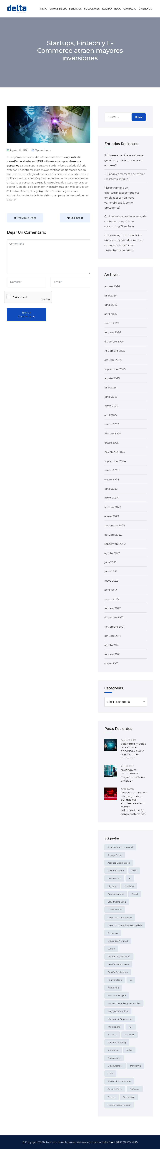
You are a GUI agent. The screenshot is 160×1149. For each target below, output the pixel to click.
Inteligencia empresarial (120, 1019)
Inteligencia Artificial (118, 1011)
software (134, 1089)
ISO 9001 (112, 1034)
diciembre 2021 (113, 617)
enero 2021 (111, 663)
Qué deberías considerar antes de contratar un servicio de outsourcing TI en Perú (125, 221)
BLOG (117, 8)
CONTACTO (129, 8)
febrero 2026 (112, 332)
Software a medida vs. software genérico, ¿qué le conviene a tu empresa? (124, 160)
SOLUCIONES (92, 8)
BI (130, 878)
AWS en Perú (114, 878)
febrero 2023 (112, 507)
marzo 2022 (111, 599)
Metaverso (113, 1050)
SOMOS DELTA (58, 8)
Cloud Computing (117, 902)
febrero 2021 (112, 654)
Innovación (113, 987)
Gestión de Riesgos (118, 972)
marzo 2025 (111, 424)
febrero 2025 (112, 433)
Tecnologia (129, 1097)
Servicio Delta (115, 1089)
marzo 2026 (111, 323)
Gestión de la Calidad (119, 956)
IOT (130, 1027)
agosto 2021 (111, 645)
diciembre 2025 (114, 341)
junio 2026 (111, 304)
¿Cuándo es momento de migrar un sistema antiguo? (133, 775)
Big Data (112, 886)
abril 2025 (110, 415)
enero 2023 (111, 516)
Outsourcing (114, 1058)
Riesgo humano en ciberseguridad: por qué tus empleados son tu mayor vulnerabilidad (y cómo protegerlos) (121, 197)
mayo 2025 (111, 406)
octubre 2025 (113, 360)
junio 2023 (111, 488)
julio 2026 (110, 295)
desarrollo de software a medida (125, 925)
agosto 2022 (112, 553)
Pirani (110, 1073)
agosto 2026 (112, 286)
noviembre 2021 (114, 626)
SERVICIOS (75, 8)
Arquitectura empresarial (120, 847)
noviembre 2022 (114, 525)
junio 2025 (111, 396)
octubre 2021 (112, 635)
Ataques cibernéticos (119, 863)
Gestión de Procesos (118, 964)
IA (131, 980)
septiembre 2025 (115, 369)
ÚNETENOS (145, 8)
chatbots (129, 886)
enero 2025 (111, 442)
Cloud (135, 894)
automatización (116, 870)
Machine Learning (117, 1042)
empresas (113, 933)
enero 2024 (111, 479)
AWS (134, 870)
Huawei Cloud (115, 980)
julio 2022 (110, 562)
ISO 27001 (129, 1034)
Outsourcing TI (115, 1066)
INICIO (43, 8)
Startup (111, 1097)
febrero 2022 (112, 608)
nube (129, 1050)
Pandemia (135, 1066)
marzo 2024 (111, 470)
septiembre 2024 (115, 461)
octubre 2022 (113, 534)
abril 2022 (110, 589)
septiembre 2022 (115, 543)
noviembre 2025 (114, 350)
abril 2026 (110, 314)
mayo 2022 (111, 580)
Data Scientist (115, 909)
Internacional (114, 1027)
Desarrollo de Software (120, 917)
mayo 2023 (111, 497)
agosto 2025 (112, 378)
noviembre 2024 (114, 451)
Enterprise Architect (118, 941)
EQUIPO (107, 8)
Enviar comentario (26, 314)
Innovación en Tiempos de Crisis (124, 1003)
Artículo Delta (115, 855)
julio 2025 (110, 387)
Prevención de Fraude (119, 1081)
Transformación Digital (119, 1105)
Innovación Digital (117, 995)
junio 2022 (111, 571)
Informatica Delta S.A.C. (101, 1142)
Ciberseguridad (116, 894)
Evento (111, 948)
